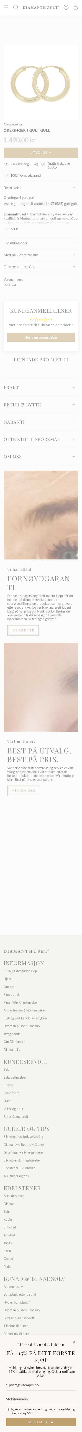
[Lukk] (74, 1341)
